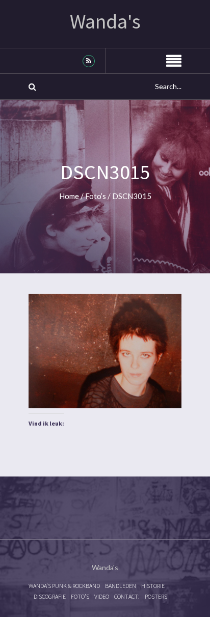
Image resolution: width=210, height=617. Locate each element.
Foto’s (95, 196)
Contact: (127, 596)
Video (101, 596)
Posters (156, 596)
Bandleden (120, 586)
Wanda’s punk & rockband (64, 586)
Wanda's (105, 21)
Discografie (50, 596)
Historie (153, 586)
